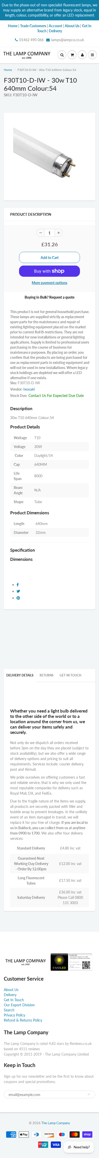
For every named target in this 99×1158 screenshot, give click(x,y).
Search (9, 1010)
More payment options (49, 283)
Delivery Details (20, 675)
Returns (47, 675)
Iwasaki (29, 389)
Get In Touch (70, 675)
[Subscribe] (89, 1094)
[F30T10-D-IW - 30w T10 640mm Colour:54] (49, 156)
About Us (11, 989)
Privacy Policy (14, 1015)
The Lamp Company (55, 1123)
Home (8, 70)
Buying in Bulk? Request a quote (49, 297)
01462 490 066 (31, 40)
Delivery (10, 995)
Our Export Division (19, 1005)
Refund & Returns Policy (23, 1020)
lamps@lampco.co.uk (67, 40)
